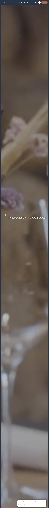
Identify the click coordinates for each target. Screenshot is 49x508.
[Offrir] (39, 2)
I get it (21, 504)
